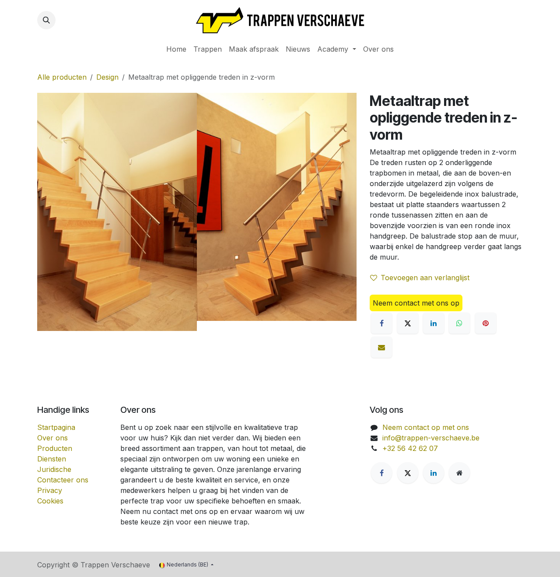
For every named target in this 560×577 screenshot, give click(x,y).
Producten (54, 448)
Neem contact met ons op (416, 303)
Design (107, 77)
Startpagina (56, 427)
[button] (46, 20)
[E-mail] (381, 347)
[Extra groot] (459, 472)
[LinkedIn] (433, 323)
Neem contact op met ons (425, 427)
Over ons (52, 437)
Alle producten (62, 77)
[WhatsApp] (459, 323)
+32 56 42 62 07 (410, 448)
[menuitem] (176, 49)
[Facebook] (381, 323)
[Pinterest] (485, 323)
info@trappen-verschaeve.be (431, 437)
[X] (407, 323)
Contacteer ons (62, 479)
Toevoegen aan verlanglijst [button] (425, 277)
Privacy (49, 490)
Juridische (54, 469)
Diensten (51, 458)
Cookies (50, 500)
